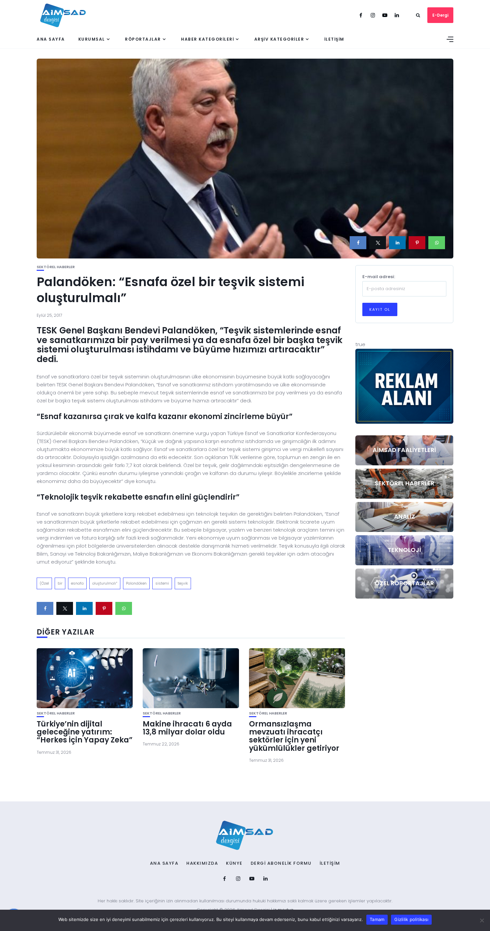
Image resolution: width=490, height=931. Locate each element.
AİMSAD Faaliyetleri (404, 450)
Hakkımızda (202, 863)
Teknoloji (404, 550)
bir (60, 583)
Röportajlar (143, 39)
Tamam (377, 919)
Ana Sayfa (51, 39)
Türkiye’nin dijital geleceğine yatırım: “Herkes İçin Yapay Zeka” (85, 732)
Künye (234, 863)
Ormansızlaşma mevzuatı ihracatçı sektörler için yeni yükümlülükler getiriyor (294, 736)
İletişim (334, 39)
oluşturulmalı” (104, 583)
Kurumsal (91, 39)
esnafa (77, 583)
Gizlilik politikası (411, 919)
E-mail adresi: (378, 276)
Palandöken (136, 583)
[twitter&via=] (377, 242)
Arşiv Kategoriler (279, 39)
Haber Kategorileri (207, 39)
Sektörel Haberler (56, 267)
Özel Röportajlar (404, 583)
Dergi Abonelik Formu (281, 863)
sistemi (162, 583)
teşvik (183, 583)
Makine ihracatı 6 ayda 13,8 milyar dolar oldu (187, 728)
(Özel (44, 583)
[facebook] (358, 242)
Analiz (404, 516)
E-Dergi (440, 15)
